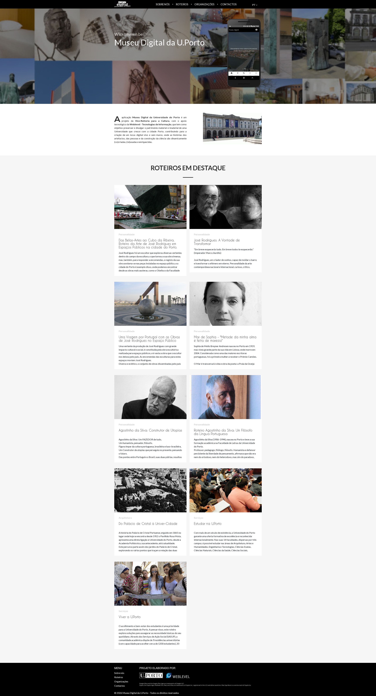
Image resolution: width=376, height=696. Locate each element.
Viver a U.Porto (130, 617)
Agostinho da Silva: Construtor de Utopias (150, 430)
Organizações (204, 4)
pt (254, 5)
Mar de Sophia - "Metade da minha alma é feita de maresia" (225, 338)
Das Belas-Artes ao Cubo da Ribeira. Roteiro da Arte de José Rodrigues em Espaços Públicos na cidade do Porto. (148, 243)
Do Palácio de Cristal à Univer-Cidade (148, 523)
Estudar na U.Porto (207, 523)
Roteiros (182, 4)
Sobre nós (162, 4)
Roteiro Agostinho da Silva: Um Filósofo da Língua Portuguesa (223, 431)
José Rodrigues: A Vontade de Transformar (217, 241)
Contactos (228, 4)
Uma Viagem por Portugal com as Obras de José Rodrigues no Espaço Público (149, 338)
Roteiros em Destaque (188, 168)
